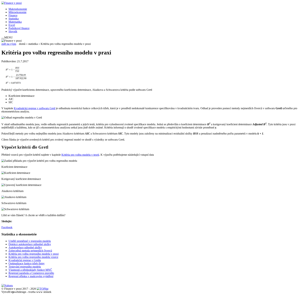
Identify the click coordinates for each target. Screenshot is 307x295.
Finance (13, 15)
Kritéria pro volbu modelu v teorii (80, 154)
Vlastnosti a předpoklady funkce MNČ (30, 269)
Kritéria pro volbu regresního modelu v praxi (34, 253)
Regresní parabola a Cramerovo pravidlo (31, 273)
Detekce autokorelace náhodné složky (30, 244)
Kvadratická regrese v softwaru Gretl (34, 108)
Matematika (15, 21)
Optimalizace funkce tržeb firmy (27, 263)
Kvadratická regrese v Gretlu (25, 260)
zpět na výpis (8, 43)
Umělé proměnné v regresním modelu (30, 241)
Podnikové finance (19, 28)
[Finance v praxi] (11, 2)
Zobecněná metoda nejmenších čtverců (30, 250)
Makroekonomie (18, 8)
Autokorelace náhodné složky (25, 247)
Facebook (6, 227)
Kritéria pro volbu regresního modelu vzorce (33, 257)
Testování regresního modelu (25, 266)
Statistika (14, 18)
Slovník (13, 31)
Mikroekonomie (17, 12)
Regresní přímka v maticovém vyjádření (31, 276)
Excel (12, 25)
